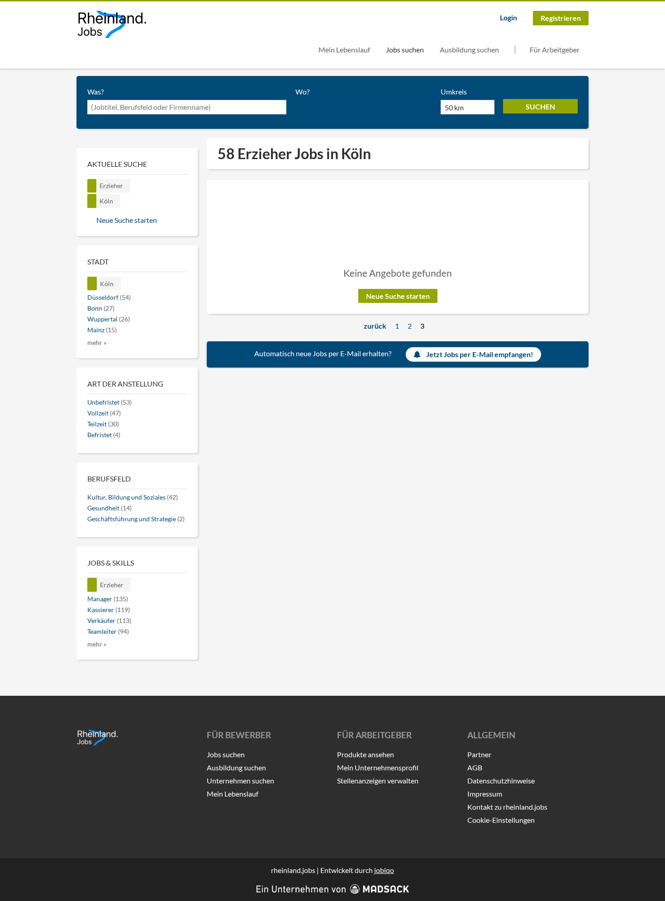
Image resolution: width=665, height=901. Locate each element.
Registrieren (561, 18)
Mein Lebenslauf (344, 49)
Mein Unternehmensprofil (377, 767)
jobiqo (384, 870)
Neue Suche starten (398, 296)
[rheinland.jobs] (111, 24)
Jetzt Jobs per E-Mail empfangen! (479, 354)
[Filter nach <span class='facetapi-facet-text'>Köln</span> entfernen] (92, 201)
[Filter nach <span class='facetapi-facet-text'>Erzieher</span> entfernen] (92, 186)
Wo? (302, 91)
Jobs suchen (405, 49)
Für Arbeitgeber (555, 49)
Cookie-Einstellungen (501, 820)
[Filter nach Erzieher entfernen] (92, 585)
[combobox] (186, 107)
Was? (95, 91)
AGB (474, 767)
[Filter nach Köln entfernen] (92, 284)
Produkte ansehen (365, 754)
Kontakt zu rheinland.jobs (507, 806)
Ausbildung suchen (469, 49)
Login (508, 17)
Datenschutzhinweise (501, 780)
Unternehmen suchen (240, 780)
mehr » (96, 342)
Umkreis (454, 91)
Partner (479, 754)
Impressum (484, 793)
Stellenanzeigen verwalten (377, 780)
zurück (375, 325)
